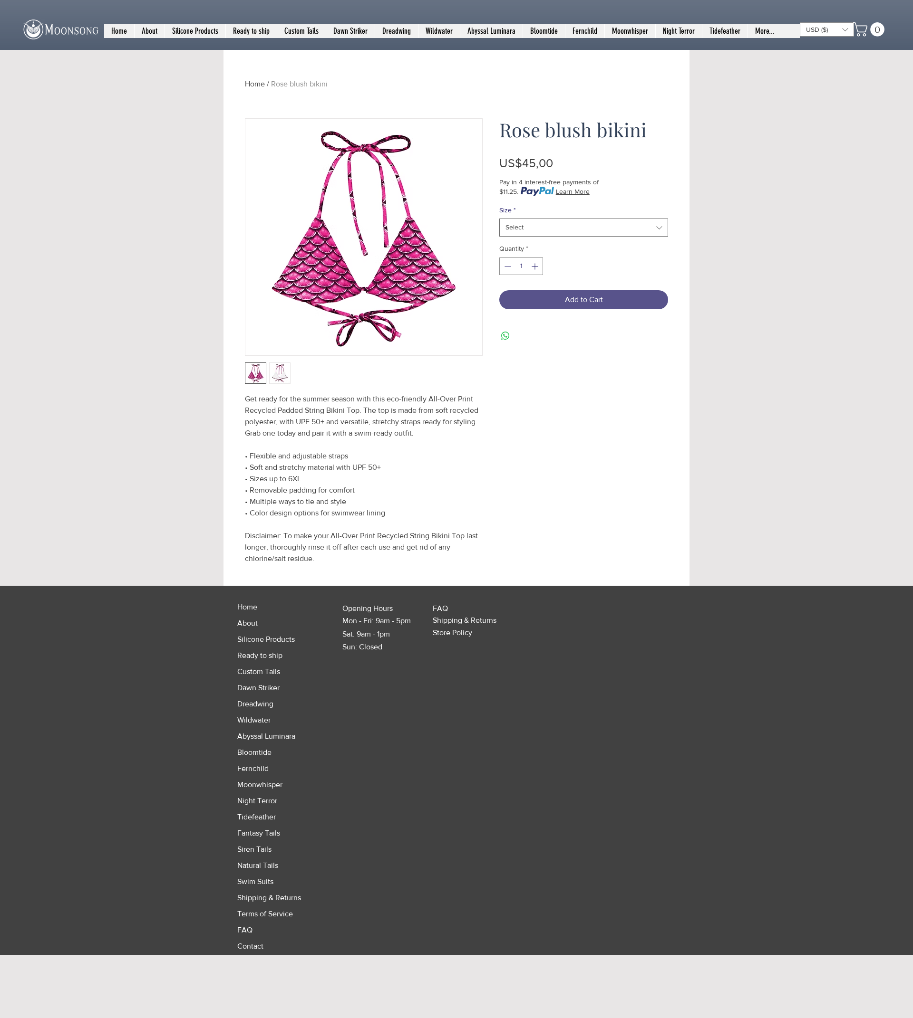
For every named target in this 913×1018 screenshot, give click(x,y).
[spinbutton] (521, 266)
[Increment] (536, 266)
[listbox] (827, 29)
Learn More (573, 191)
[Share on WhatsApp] (505, 336)
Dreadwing (255, 704)
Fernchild (253, 768)
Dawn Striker (258, 688)
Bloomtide (254, 752)
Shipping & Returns (269, 898)
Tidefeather (256, 817)
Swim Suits (255, 881)
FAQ (245, 930)
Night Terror (257, 801)
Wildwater (254, 720)
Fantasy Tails (258, 833)
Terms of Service (265, 914)
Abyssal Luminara (266, 736)
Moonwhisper (259, 784)
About (247, 623)
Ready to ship (259, 655)
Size (507, 210)
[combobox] (583, 228)
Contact (250, 946)
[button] (827, 29)
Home (255, 84)
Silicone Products (266, 639)
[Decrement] (507, 266)
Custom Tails (258, 671)
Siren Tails (254, 849)
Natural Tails (257, 865)
